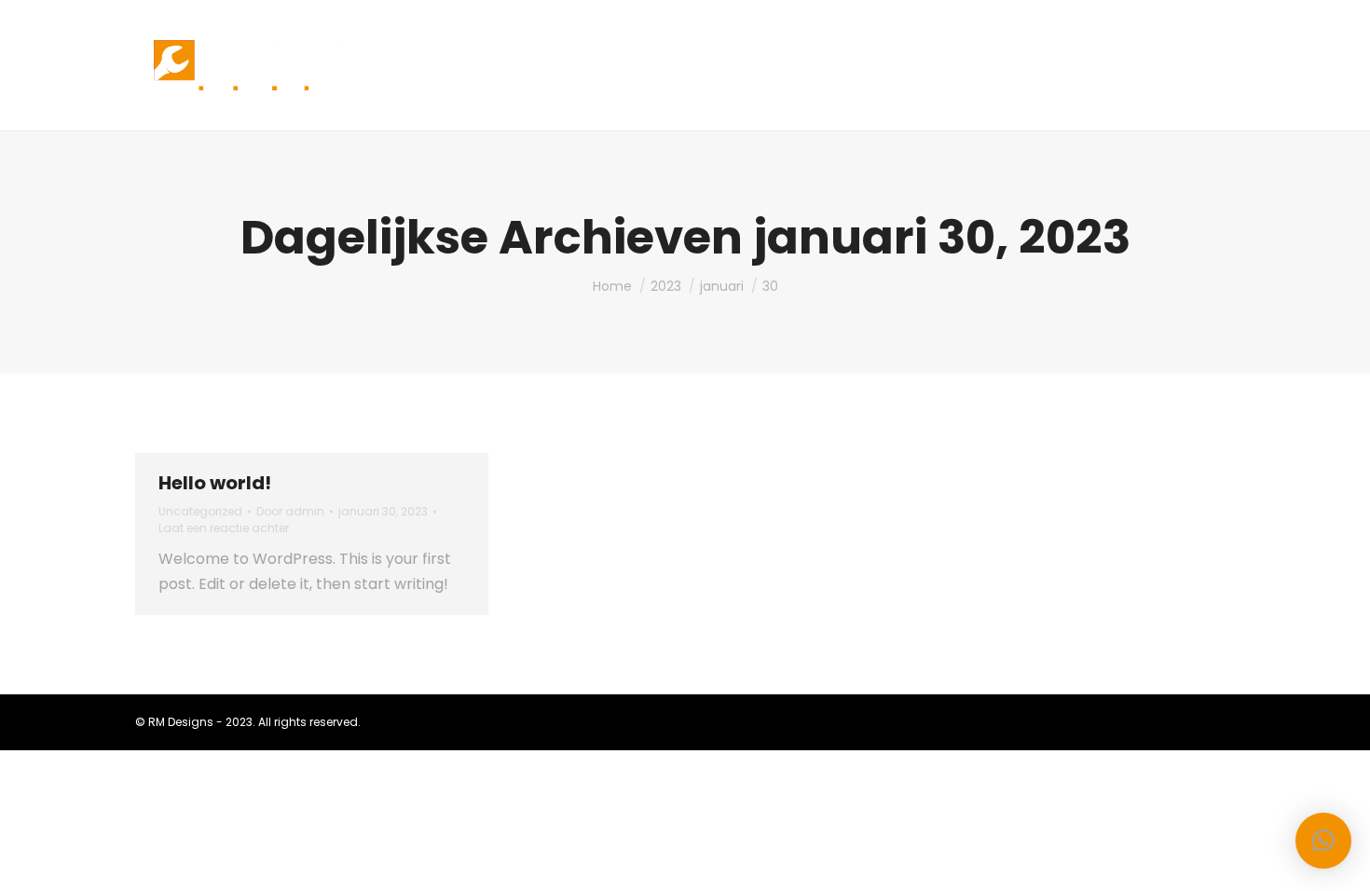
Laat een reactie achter (223, 528)
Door (290, 511)
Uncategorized (200, 511)
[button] (1323, 841)
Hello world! (214, 483)
